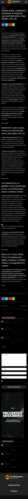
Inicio (2, 5)
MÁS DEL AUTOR (20, 317)
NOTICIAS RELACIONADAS (8, 317)
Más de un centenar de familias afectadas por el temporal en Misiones (17, 447)
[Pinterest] (9, 24)
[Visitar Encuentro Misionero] (14, 414)
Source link (4, 289)
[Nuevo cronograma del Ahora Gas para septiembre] (5, 465)
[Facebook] (2, 24)
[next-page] (5, 347)
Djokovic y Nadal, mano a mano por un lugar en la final (20, 309)
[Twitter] (6, 24)
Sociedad (7, 5)
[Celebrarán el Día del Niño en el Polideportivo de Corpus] (5, 323)
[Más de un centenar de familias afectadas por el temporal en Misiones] (5, 447)
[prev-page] (2, 347)
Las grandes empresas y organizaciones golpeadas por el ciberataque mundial (7, 310)
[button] (2, 2)
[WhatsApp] (13, 24)
